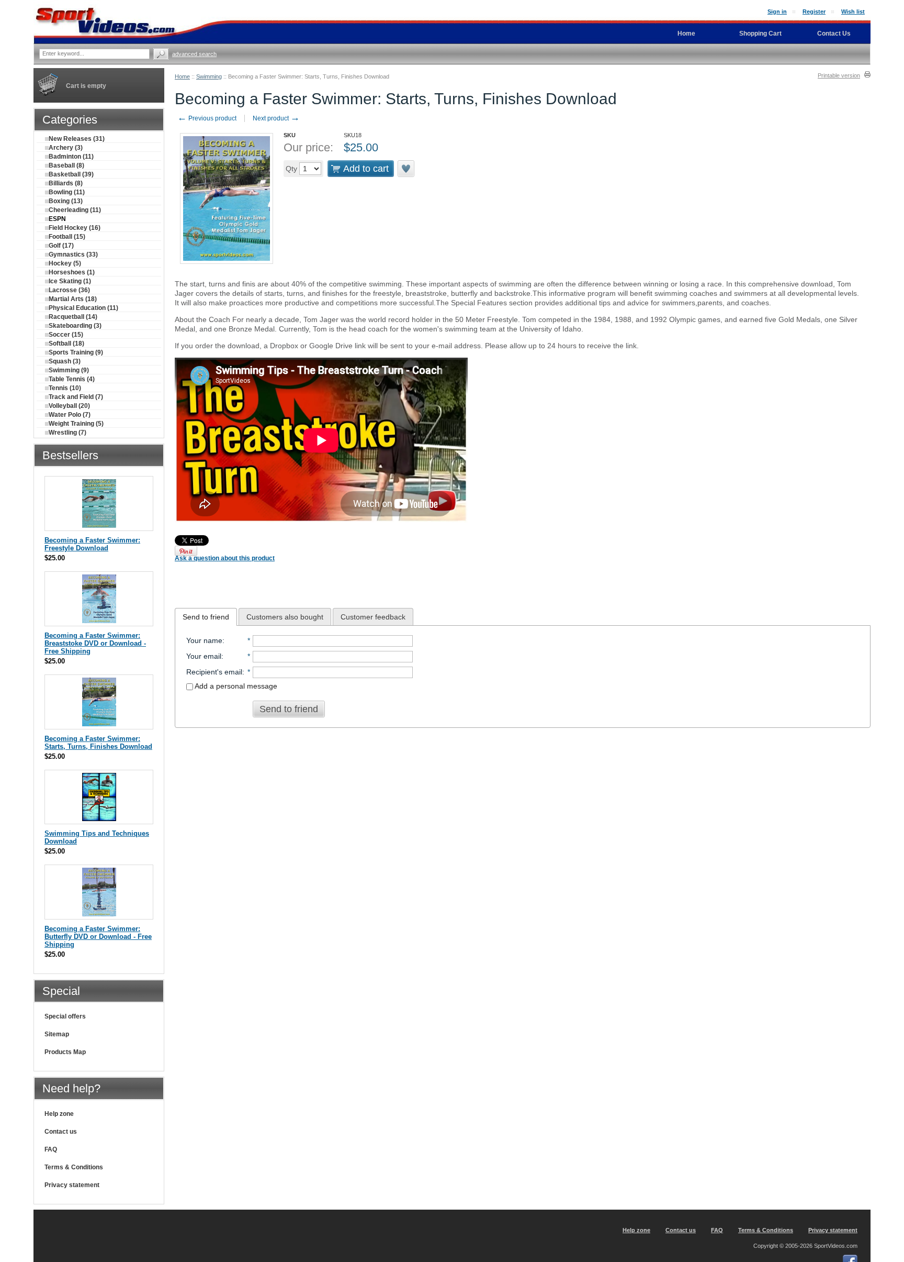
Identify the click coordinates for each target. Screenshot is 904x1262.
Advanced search (194, 54)
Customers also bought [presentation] (284, 617)
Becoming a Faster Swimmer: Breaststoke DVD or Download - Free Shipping (95, 643)
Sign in (777, 11)
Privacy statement (71, 1185)
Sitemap (56, 1034)
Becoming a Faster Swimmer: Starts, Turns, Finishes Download (98, 742)
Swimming (209, 76)
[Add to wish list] (406, 169)
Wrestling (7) (67, 432)
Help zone (59, 1113)
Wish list (853, 11)
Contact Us (834, 33)
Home (182, 76)
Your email (203, 656)
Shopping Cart (760, 33)
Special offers (65, 1016)
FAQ (50, 1149)
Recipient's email (214, 672)
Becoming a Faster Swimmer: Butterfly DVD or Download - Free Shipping (98, 936)
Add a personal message (235, 686)
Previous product (206, 118)
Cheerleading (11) (75, 210)
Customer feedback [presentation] (373, 617)
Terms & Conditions (73, 1167)
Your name (204, 640)
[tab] (206, 617)
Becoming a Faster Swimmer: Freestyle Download (92, 544)
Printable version (839, 75)
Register (814, 11)
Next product (276, 118)
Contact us (60, 1131)
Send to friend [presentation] (206, 617)
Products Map (65, 1052)
